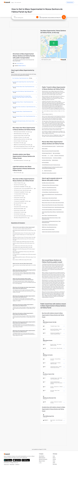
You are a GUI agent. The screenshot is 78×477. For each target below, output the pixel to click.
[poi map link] (53, 48)
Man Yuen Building (56, 153)
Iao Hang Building (45, 162)
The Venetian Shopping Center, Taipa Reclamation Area (53, 207)
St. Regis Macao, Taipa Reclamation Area (50, 192)
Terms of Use (6, 464)
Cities (54, 462)
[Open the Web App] (26, 460)
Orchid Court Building (57, 157)
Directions (55, 464)
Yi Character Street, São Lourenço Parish (50, 185)
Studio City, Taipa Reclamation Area (49, 187)
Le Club (51, 155)
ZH (40, 462)
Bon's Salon (44, 155)
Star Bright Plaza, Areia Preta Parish (49, 189)
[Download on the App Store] (17, 460)
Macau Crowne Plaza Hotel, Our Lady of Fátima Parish (52, 204)
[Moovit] (7, 2)
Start (15, 16)
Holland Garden (55, 160)
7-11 (48, 155)
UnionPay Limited (60, 146)
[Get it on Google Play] (8, 460)
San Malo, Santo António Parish (48, 182)
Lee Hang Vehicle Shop (46, 160)
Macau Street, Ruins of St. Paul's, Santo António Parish (53, 202)
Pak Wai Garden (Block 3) (47, 153)
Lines (54, 456)
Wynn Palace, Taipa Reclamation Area (49, 215)
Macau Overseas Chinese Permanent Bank (50, 150)
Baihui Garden (44, 148)
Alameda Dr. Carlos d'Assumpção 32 (49, 172)
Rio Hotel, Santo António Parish (48, 229)
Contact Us (17, 464)
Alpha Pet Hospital (47, 170)
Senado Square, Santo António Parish (49, 197)
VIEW (31, 131)
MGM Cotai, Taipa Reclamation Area (49, 227)
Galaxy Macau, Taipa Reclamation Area (49, 224)
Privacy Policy (12, 464)
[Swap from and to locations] (37, 17)
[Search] (64, 17)
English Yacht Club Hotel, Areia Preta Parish (50, 231)
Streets (54, 459)
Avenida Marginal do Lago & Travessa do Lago (51, 164)
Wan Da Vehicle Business (47, 157)
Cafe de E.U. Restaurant (59, 155)
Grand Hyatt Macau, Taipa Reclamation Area (51, 200)
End (40, 16)
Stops (54, 460)
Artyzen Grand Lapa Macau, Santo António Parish (51, 209)
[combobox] (24, 17)
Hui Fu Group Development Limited (49, 146)
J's (42, 170)
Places (54, 457)
